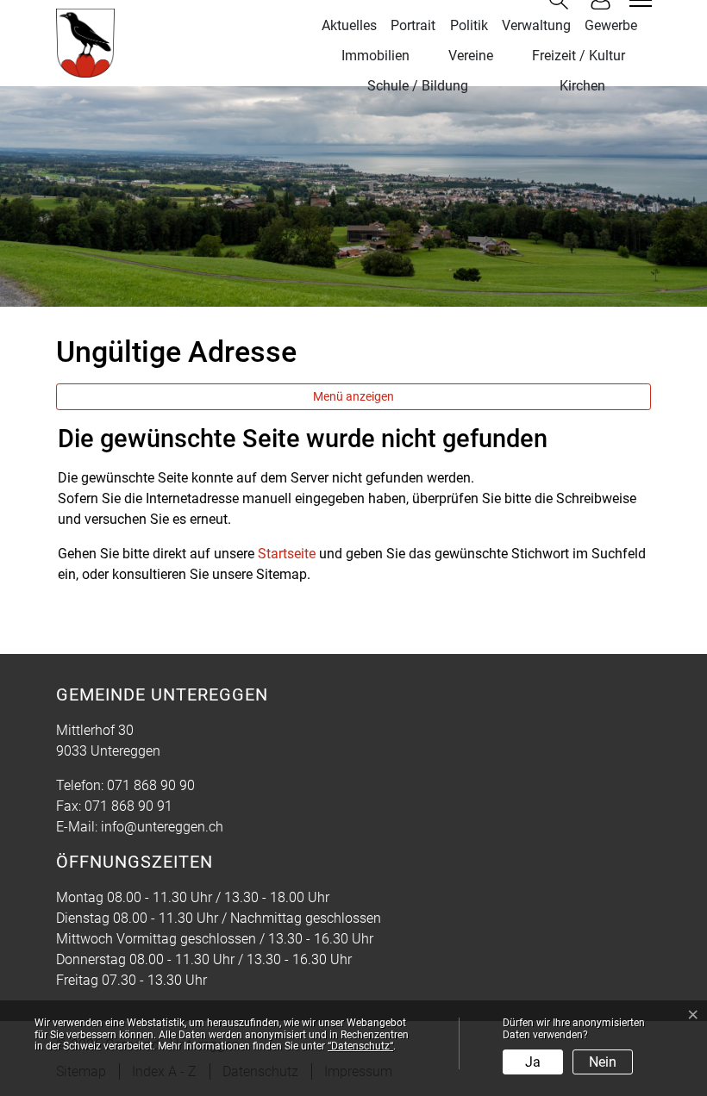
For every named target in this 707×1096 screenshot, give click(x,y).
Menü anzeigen (353, 396)
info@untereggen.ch (162, 827)
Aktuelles (349, 25)
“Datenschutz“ (360, 1046)
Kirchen (582, 86)
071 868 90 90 (151, 785)
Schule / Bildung (417, 86)
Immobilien (375, 55)
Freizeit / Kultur (578, 55)
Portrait (413, 25)
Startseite (287, 553)
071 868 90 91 (128, 806)
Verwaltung (536, 25)
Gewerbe (611, 25)
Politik (469, 25)
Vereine (470, 55)
